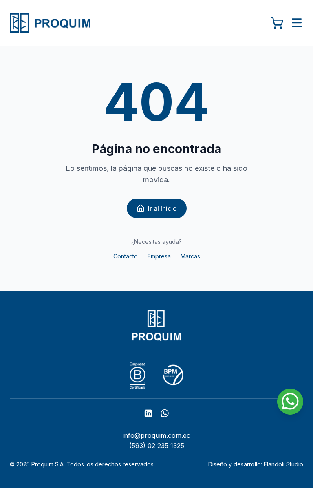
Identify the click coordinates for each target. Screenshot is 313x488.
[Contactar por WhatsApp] (290, 402)
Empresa (159, 256)
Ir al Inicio (162, 208)
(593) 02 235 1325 (156, 446)
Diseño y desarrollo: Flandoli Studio (255, 464)
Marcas (190, 256)
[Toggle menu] (296, 22)
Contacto (125, 256)
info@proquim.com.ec (156, 435)
